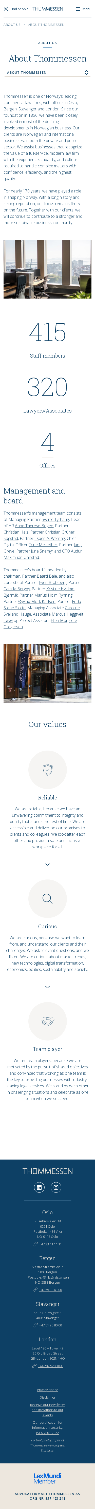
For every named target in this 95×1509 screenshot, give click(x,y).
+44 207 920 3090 (50, 1366)
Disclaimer (47, 1397)
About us (12, 24)
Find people (20, 9)
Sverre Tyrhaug (55, 519)
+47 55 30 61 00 (50, 1289)
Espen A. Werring (49, 538)
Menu (87, 9)
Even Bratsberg (53, 582)
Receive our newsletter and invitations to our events (47, 1409)
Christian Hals (16, 532)
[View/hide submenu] (86, 72)
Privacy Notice (47, 1389)
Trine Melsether (43, 544)
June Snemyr (42, 551)
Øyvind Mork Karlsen (36, 601)
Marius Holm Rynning (53, 595)
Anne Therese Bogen (34, 525)
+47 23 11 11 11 (50, 1244)
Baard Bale (47, 576)
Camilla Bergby (17, 589)
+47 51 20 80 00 (50, 1325)
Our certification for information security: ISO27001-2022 (47, 1427)
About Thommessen (46, 24)
